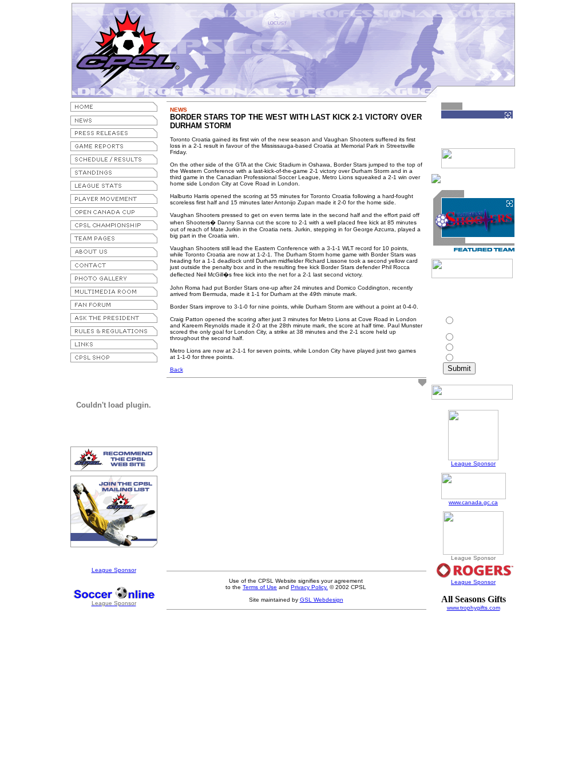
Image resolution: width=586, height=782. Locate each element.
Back (176, 369)
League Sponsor (114, 570)
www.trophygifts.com (473, 608)
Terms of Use (260, 587)
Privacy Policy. (309, 587)
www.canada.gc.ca (473, 502)
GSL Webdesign (321, 600)
